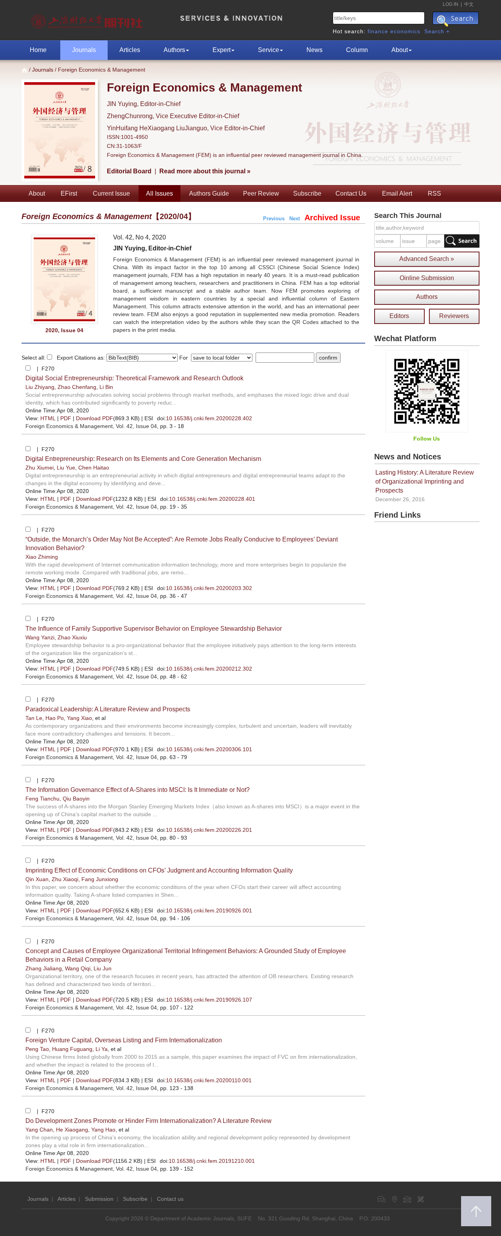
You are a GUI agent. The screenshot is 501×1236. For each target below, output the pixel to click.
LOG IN (450, 4)
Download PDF (94, 418)
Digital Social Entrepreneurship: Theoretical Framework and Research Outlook (134, 378)
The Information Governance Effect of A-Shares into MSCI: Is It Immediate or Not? (137, 789)
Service (268, 50)
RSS (434, 193)
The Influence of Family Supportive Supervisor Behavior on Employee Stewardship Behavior (153, 628)
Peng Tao (37, 1049)
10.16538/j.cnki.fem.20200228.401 (212, 499)
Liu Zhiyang (39, 387)
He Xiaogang (72, 1129)
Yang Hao (103, 1129)
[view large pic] (64, 279)
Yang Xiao (79, 718)
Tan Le (33, 718)
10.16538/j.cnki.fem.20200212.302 (209, 669)
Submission (99, 1199)
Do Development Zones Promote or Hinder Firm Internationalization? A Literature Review (148, 1120)
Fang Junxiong (99, 879)
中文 (469, 4)
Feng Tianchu (42, 798)
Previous (274, 218)
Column (357, 50)
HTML (48, 418)
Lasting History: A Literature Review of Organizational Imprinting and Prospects (424, 481)
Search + (437, 31)
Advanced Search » (426, 258)
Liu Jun (103, 968)
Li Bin (106, 387)
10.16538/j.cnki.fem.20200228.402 (209, 418)
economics (405, 31)
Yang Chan (39, 1129)
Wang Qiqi (77, 968)
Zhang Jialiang (43, 968)
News (314, 50)
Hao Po (54, 718)
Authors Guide (209, 193)
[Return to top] (476, 1211)
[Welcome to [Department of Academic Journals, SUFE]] (87, 19)
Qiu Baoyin (76, 798)
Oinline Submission (427, 278)
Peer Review (261, 193)
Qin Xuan (37, 879)
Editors (399, 316)
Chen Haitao (93, 467)
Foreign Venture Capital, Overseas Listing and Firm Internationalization (123, 1040)
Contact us (170, 1199)
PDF (65, 418)
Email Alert (397, 193)
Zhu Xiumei (39, 467)
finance (378, 31)
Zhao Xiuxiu (72, 637)
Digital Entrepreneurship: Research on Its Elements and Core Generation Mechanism (143, 458)
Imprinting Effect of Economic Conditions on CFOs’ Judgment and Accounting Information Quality (159, 870)
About (399, 50)
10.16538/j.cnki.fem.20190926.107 (209, 1000)
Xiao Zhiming (41, 557)
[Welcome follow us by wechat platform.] (427, 391)
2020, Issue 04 (64, 330)
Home (38, 50)
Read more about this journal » (204, 171)
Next (294, 218)
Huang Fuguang (72, 1049)
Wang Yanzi (39, 637)
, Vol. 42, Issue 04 (91, 426)
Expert (222, 50)
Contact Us (350, 193)
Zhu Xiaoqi (65, 879)
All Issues (159, 193)
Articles (129, 50)
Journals (84, 50)
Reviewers (454, 316)
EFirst (69, 193)
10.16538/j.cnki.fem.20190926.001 (209, 910)
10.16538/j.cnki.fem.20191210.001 (212, 1161)
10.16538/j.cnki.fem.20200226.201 (209, 830)
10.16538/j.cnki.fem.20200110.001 (209, 1080)
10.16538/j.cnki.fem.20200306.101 (209, 749)
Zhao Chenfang (77, 387)
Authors (174, 50)
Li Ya (102, 1049)
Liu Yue (66, 467)
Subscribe (307, 193)
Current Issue (111, 193)
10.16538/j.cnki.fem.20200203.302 (209, 588)
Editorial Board (129, 171)
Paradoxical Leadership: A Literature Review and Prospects (107, 709)
